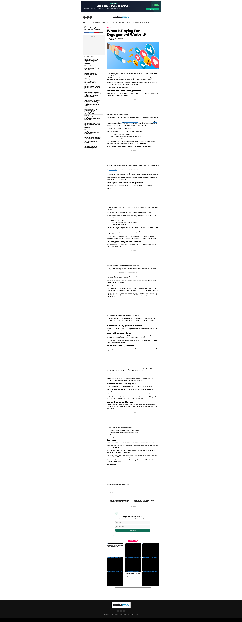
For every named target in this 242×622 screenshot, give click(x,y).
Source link (110, 492)
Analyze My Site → (152, 9)
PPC (107, 22)
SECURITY (129, 22)
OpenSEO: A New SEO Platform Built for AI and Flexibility (91, 75)
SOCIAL (124, 22)
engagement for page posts (130, 122)
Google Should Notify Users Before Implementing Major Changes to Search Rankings (92, 125)
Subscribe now (133, 530)
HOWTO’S (142, 22)
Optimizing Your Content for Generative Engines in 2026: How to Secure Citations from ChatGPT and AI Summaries (92, 140)
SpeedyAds (116, 614)
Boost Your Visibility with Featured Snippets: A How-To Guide (92, 68)
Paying (123, 495)
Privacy (132, 614)
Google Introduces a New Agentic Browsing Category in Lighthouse (92, 132)
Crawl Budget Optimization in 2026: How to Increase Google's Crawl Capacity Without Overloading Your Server (92, 103)
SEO (120, 22)
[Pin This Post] (96, 32)
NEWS (103, 22)
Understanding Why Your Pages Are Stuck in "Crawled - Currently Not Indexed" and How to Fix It (92, 94)
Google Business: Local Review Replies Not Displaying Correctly (90, 81)
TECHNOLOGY (92, 56)
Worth (128, 495)
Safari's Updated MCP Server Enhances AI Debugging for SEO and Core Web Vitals (91, 111)
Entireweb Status (124, 614)
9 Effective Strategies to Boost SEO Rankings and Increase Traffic (91, 148)
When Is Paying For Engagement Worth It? (92, 28)
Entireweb (111, 39)
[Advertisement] (94, 46)
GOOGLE (85, 65)
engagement (118, 495)
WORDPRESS (136, 22)
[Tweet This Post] (91, 32)
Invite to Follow (113, 170)
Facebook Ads (115, 73)
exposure (126, 185)
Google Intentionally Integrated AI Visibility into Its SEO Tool (92, 118)
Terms (136, 614)
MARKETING (98, 22)
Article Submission (108, 614)
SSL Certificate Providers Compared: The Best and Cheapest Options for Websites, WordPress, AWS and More (92, 60)
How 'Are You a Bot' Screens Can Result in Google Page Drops (92, 87)
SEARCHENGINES (113, 22)
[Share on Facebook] (86, 32)
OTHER (147, 22)
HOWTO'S (89, 65)
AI (93, 22)
